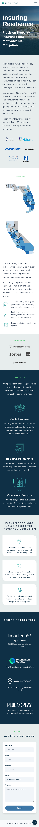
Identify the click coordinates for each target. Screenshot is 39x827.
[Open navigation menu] (36, 3)
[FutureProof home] (11, 3)
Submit (19, 808)
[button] (34, 822)
